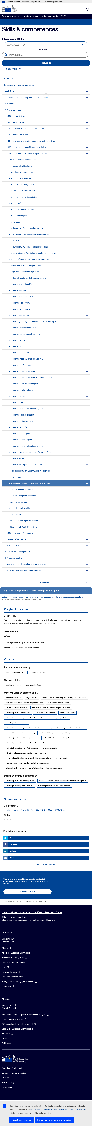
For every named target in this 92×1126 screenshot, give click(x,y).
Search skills (45, 49)
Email (12, 858)
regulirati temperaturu (37, 672)
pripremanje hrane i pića (71, 597)
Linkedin (13, 851)
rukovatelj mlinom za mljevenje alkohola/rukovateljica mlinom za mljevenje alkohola (37, 718)
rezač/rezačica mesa (13, 698)
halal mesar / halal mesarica (58, 703)
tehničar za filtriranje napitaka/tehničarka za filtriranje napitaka (62, 781)
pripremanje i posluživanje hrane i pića (42, 597)
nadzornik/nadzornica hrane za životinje (21, 733)
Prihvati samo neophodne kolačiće (54, 1120)
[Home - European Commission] (9, 8)
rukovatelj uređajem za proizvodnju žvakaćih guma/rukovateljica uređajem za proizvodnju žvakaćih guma (45, 728)
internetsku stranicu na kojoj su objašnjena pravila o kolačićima (58, 1109)
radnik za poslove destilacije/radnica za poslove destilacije (64, 698)
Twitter (12, 838)
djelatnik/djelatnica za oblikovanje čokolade (22, 738)
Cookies (5, 1077)
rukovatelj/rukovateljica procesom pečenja (54, 786)
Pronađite (46, 63)
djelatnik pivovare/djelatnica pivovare (19, 786)
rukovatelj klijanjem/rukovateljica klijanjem (56, 733)
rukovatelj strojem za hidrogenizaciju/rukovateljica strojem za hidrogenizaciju (34, 768)
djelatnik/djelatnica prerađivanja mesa (20, 781)
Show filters (11, 69)
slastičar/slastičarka (67, 713)
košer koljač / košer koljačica (16, 723)
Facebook (13, 844)
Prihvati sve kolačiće (21, 1120)
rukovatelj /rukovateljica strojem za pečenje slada (24, 703)
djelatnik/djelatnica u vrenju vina (18, 713)
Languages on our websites (14, 1073)
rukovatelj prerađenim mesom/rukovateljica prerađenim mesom (30, 743)
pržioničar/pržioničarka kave (16, 708)
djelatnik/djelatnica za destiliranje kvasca (58, 738)
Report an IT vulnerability (12, 1068)
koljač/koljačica (31, 698)
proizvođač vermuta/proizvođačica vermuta (22, 748)
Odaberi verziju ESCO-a (13, 39)
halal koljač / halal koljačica (45, 713)
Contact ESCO (8, 939)
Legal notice (7, 1087)
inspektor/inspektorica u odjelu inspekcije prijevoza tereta (27, 763)
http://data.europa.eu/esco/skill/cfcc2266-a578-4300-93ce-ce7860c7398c (35, 810)
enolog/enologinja (50, 748)
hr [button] (87, 9)
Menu (2, 22)
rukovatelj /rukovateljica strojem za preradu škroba (51, 708)
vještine (5, 597)
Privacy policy (8, 1082)
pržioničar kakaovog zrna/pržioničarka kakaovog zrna (26, 753)
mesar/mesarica (62, 758)
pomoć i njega (17, 597)
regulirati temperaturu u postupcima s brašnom (23, 685)
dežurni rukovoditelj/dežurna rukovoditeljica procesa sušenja (28, 758)
